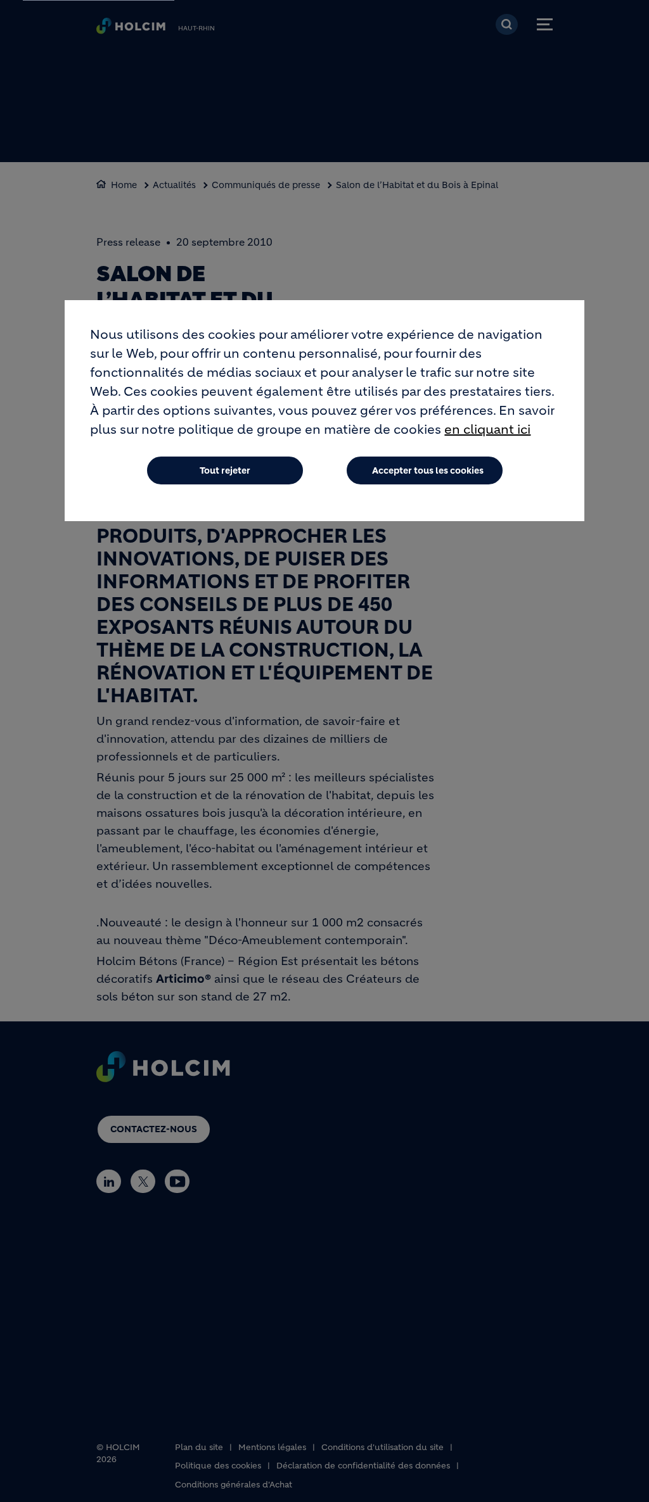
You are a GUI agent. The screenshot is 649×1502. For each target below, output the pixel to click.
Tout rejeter (225, 470)
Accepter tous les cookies (428, 470)
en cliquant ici (487, 430)
